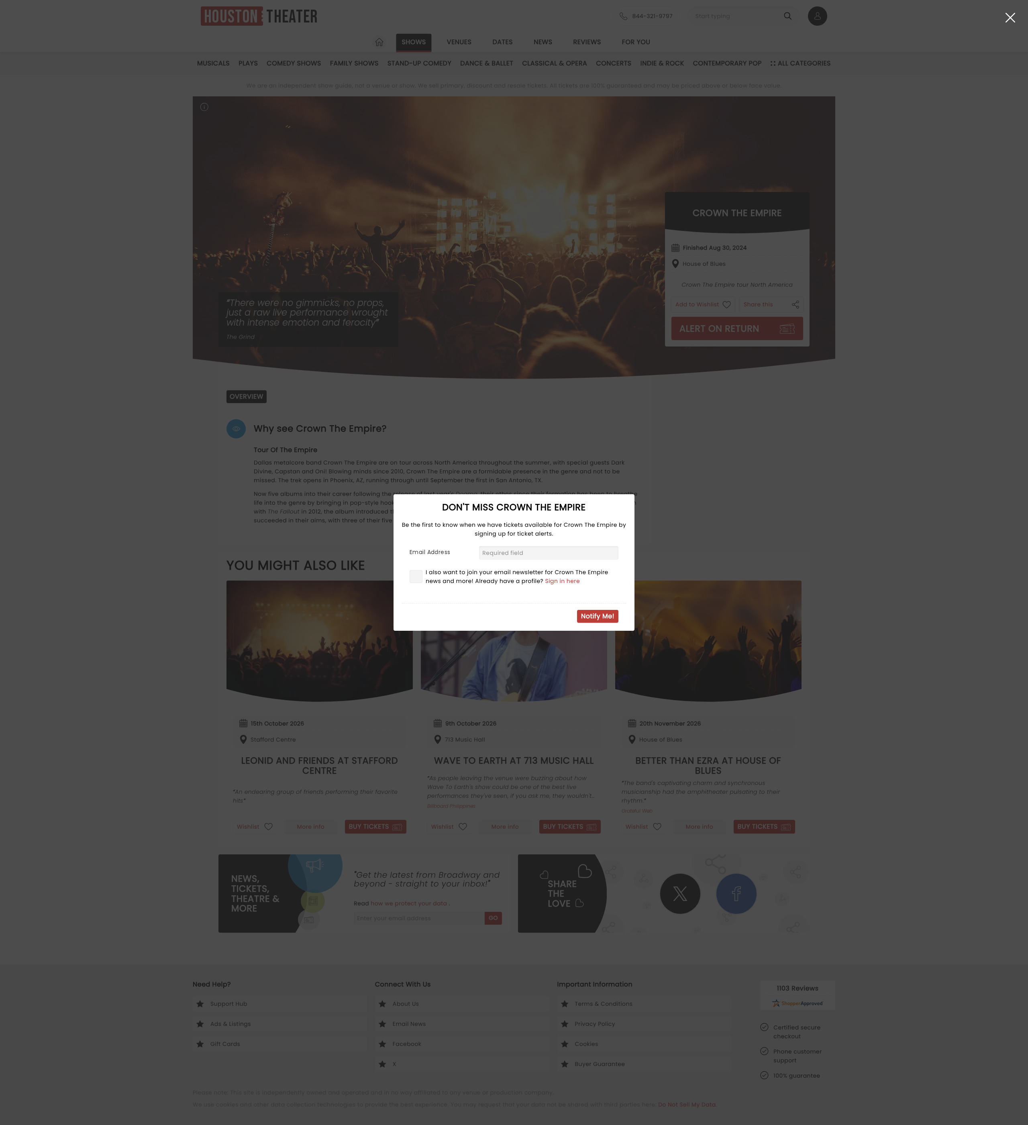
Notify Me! (597, 616)
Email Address (430, 552)
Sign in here (562, 581)
